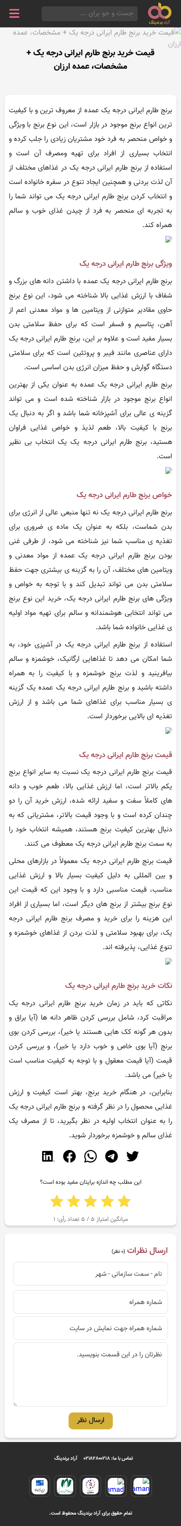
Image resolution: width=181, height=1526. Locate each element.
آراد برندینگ (65, 1458)
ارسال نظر (90, 1420)
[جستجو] (44, 13)
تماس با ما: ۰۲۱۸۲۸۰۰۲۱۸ (108, 1458)
